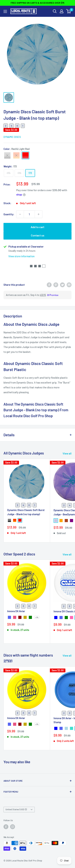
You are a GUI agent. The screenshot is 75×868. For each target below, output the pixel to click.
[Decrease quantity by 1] (20, 214)
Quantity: (8, 214)
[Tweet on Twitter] (62, 284)
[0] (68, 11)
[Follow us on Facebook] (5, 826)
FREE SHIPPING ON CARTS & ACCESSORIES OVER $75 (37, 2)
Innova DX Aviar (16, 611)
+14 (36, 617)
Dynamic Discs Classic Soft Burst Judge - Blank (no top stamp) (26, 512)
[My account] (61, 11)
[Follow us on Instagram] (12, 826)
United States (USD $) (16, 809)
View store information (21, 256)
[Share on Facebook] (49, 284)
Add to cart (37, 227)
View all (67, 453)
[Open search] (55, 11)
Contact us (37, 235)
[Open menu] (5, 11)
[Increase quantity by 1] (38, 214)
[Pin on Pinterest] (55, 284)
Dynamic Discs (12, 136)
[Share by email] (69, 284)
